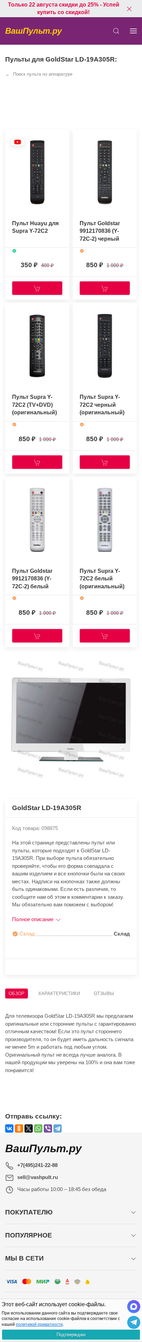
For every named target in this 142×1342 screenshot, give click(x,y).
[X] (28, 1128)
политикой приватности (39, 1324)
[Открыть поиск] (116, 31)
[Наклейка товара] (17, 141)
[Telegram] (57, 1128)
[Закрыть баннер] (129, 8)
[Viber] (48, 1128)
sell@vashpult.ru (37, 1177)
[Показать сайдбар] (133, 31)
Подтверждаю (71, 1334)
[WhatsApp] (38, 1128)
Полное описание (33, 919)
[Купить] (37, 288)
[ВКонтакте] (9, 1128)
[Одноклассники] (19, 1128)
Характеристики (59, 993)
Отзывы (104, 993)
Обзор (16, 993)
